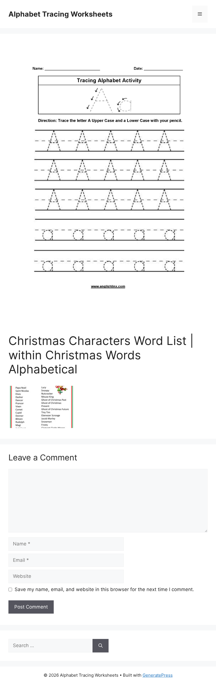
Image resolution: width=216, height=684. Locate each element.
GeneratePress (158, 675)
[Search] (101, 645)
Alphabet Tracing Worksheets (60, 14)
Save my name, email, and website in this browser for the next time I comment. (104, 589)
